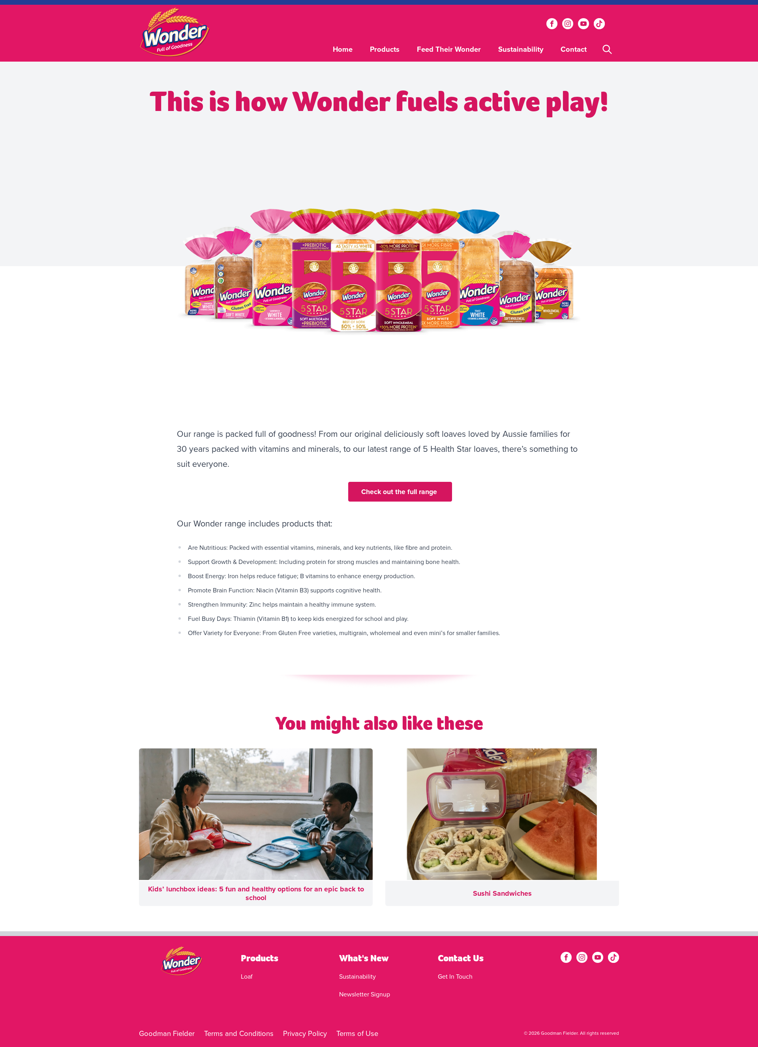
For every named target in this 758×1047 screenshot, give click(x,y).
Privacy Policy (305, 1033)
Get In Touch (455, 976)
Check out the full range (400, 491)
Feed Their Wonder (449, 49)
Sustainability (520, 49)
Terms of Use (357, 1033)
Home (343, 49)
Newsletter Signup (364, 994)
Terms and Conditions (239, 1033)
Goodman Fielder (167, 1033)
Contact (574, 49)
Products (385, 49)
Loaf (247, 976)
